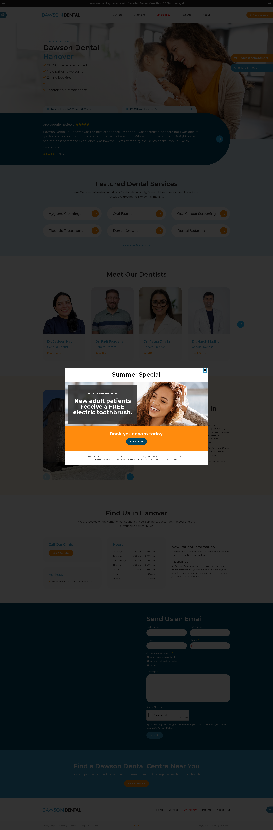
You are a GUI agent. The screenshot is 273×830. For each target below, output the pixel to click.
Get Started (136, 441)
